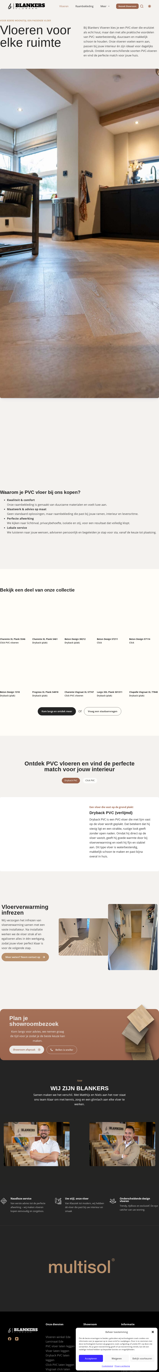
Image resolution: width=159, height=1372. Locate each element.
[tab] (71, 780)
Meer (103, 6)
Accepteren (91, 1358)
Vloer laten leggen (57, 1351)
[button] (152, 1332)
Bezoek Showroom (127, 6)
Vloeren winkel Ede (58, 1337)
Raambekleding (84, 6)
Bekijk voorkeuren (142, 1358)
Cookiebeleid (107, 1366)
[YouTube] (16, 1339)
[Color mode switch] (149, 6)
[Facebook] (9, 1339)
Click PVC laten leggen (60, 1365)
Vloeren (63, 6)
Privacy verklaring (122, 1366)
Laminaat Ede (54, 1341)
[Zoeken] (141, 6)
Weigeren (117, 1358)
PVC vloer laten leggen (60, 1346)
